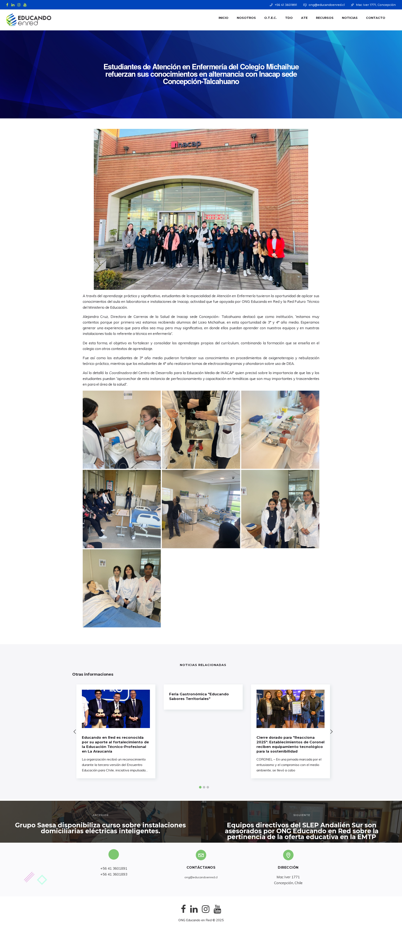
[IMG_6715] (122, 509)
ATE (304, 18)
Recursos (325, 18)
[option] (116, 731)
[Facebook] (8, 4)
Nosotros (246, 18)
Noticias (350, 18)
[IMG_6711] (280, 509)
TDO (289, 18)
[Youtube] (25, 4)
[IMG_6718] (280, 430)
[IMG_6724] (201, 430)
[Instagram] (19, 4)
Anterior (101, 815)
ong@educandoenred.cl (327, 5)
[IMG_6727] (122, 430)
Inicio (223, 18)
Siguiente (301, 815)
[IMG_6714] (201, 509)
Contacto (375, 18)
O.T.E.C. (270, 18)
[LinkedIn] (13, 4)
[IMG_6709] (122, 588)
